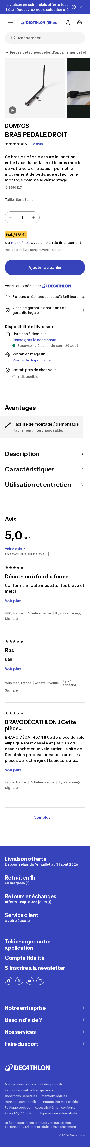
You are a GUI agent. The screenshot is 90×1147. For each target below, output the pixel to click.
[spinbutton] (22, 217)
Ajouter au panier (45, 267)
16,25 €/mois (20, 243)
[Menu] (10, 22)
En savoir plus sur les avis (25, 554)
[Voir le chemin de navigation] (7, 52)
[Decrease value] (10, 217)
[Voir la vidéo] (12, 110)
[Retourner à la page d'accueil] (39, 22)
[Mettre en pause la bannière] (74, 7)
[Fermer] (81, 7)
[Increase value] (33, 217)
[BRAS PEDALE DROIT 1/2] (35, 88)
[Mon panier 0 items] (79, 22)
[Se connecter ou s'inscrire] (68, 22)
